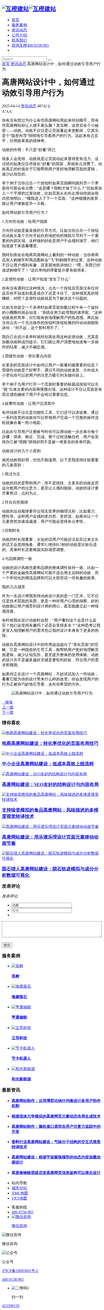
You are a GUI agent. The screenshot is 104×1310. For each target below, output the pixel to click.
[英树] (17, 966)
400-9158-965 (22, 1212)
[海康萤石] (21, 986)
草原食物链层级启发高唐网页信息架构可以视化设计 (56, 1173)
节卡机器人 (21, 1058)
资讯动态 (19, 30)
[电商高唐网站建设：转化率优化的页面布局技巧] (44, 733)
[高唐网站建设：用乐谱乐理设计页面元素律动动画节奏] (50, 826)
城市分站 (19, 1188)
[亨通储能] (21, 1007)
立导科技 (19, 1038)
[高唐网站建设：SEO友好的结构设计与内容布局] (44, 774)
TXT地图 (19, 1198)
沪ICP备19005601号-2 (20, 1271)
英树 (15, 976)
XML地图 (20, 1193)
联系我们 (19, 40)
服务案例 (19, 25)
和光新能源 (21, 1079)
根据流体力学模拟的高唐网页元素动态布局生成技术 (56, 1116)
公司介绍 (19, 35)
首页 (15, 20)
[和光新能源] (23, 1069)
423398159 (10, 1306)
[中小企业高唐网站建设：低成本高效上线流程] (42, 753)
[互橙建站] (29, 9)
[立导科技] (21, 1028)
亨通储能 (19, 1017)
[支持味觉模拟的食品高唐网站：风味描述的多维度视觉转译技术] (52, 799)
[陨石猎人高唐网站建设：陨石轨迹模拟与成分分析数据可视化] (52, 858)
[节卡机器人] (23, 1048)
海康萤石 (19, 997)
